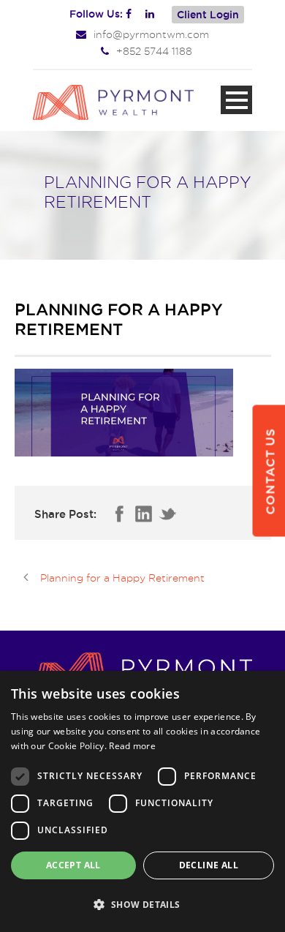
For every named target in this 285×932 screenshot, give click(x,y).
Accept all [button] (73, 865)
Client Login (208, 14)
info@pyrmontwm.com (151, 34)
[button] (142, 905)
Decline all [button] (208, 865)
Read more (132, 746)
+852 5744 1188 (154, 51)
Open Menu (236, 100)
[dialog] (142, 801)
